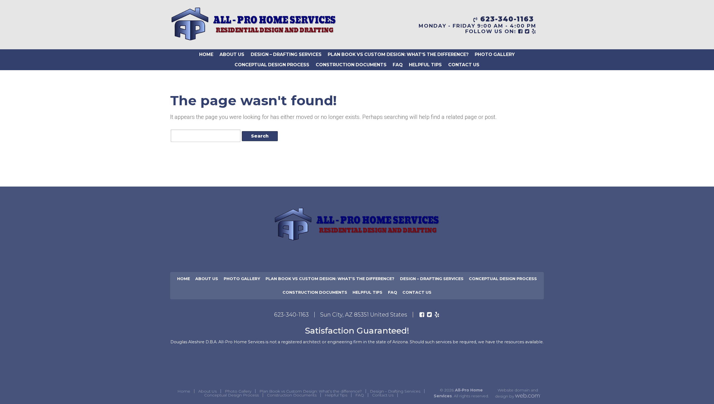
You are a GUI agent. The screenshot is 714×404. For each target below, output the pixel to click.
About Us (231, 54)
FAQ (398, 64)
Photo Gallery (495, 54)
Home (206, 54)
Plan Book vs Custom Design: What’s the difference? (398, 54)
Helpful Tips (425, 64)
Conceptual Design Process (272, 64)
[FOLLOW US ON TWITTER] (527, 31)
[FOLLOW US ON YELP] (534, 31)
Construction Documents (351, 64)
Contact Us (463, 64)
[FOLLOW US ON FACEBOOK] (520, 31)
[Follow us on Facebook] (421, 314)
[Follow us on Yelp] (437, 314)
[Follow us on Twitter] (429, 314)
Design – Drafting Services (286, 54)
